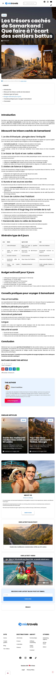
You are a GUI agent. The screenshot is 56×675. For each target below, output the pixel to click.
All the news (44, 643)
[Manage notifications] (53, 672)
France (18, 641)
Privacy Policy (30, 670)
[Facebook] (44, 1)
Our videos (6, 649)
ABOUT (32, 634)
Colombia (19, 644)
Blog (4, 645)
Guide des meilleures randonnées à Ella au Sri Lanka (14, 439)
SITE (5, 634)
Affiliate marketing (33, 641)
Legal (24, 670)
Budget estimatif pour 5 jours (12, 96)
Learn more (23, 81)
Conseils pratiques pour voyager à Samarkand (17, 99)
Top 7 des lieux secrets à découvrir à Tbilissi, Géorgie (41, 439)
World (4, 15)
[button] (2, 369)
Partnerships (33, 638)
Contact (32, 650)
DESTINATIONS (23, 634)
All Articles (19, 638)
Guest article (31, 646)
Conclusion (7, 101)
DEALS (44, 647)
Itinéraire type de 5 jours (11, 94)
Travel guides (5, 641)
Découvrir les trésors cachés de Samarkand (17, 92)
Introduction (7, 89)
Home (5, 638)
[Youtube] (51, 1)
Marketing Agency (46, 638)
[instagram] (47, 1)
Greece (19, 647)
